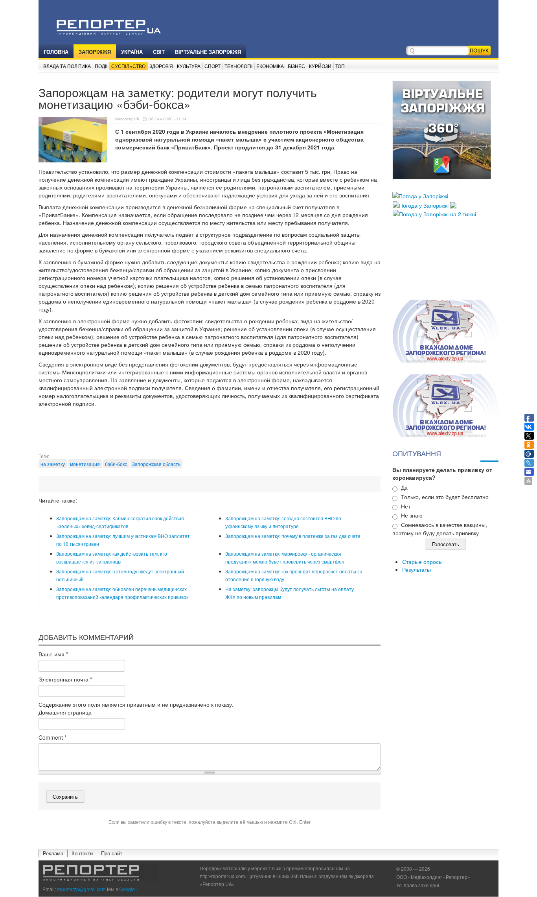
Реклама (53, 853)
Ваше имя (53, 654)
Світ (159, 51)
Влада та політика (67, 66)
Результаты (416, 569)
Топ (340, 66)
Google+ (128, 889)
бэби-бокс (116, 463)
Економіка (270, 66)
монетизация (85, 463)
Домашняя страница (65, 712)
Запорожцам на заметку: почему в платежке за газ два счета (292, 535)
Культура (188, 66)
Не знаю (412, 515)
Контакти (82, 853)
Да (404, 487)
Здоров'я (161, 66)
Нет (405, 506)
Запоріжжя (95, 51)
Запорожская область (156, 463)
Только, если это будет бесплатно (445, 497)
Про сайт (111, 853)
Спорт (212, 66)
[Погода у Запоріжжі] (420, 195)
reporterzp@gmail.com (81, 889)
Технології (238, 66)
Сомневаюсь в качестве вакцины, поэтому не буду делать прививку (439, 529)
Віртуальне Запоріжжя (208, 51)
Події (101, 66)
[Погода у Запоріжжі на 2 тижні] (434, 213)
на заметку (52, 463)
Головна (56, 51)
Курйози (320, 66)
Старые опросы (422, 561)
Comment (52, 737)
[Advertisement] (209, 433)
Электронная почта (65, 679)
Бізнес (296, 66)
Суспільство (128, 66)
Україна (132, 51)
